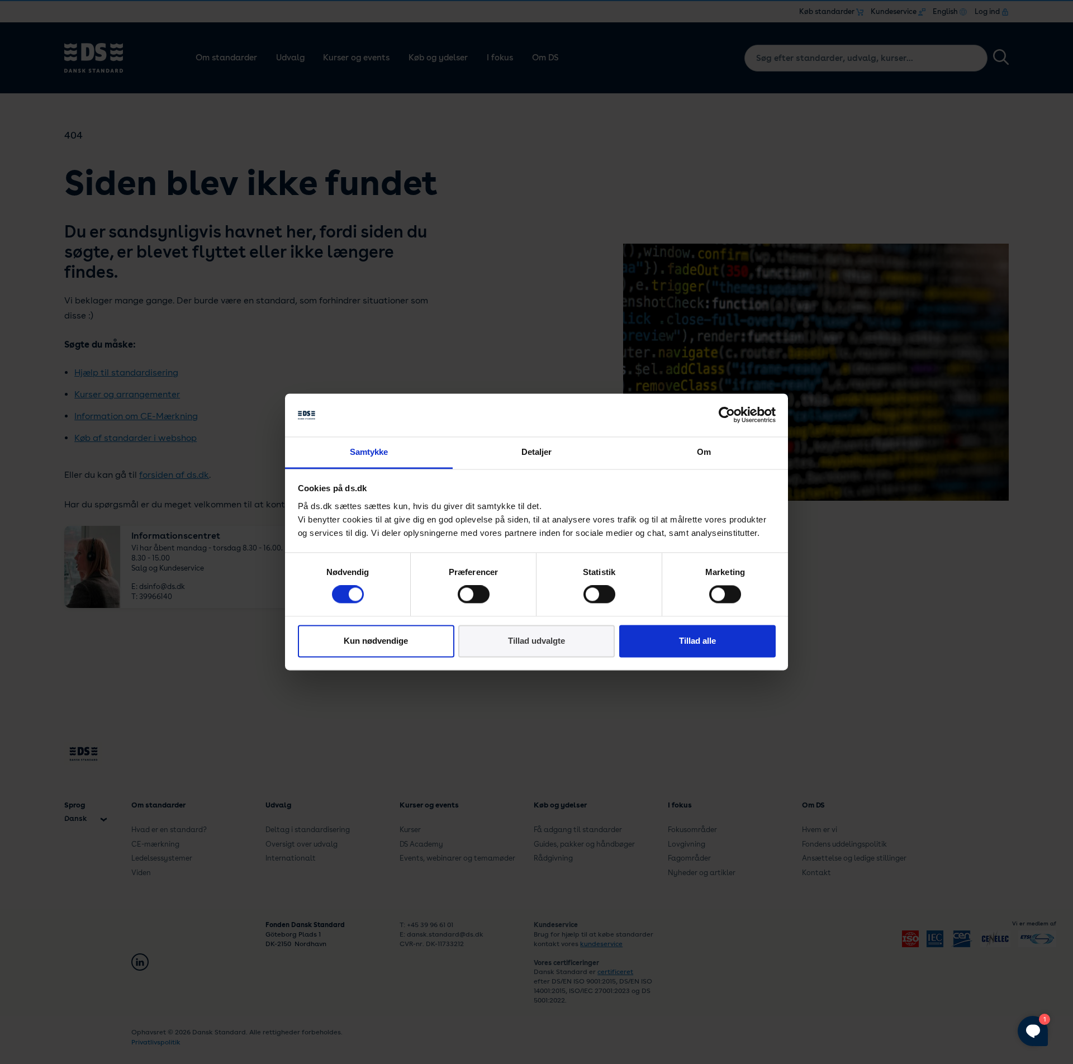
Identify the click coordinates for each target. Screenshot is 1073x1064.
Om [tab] (704, 452)
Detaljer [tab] (536, 452)
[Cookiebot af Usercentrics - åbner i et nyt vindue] (727, 415)
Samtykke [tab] (369, 452)
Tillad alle (697, 640)
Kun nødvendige (376, 640)
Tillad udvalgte (536, 640)
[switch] (474, 595)
